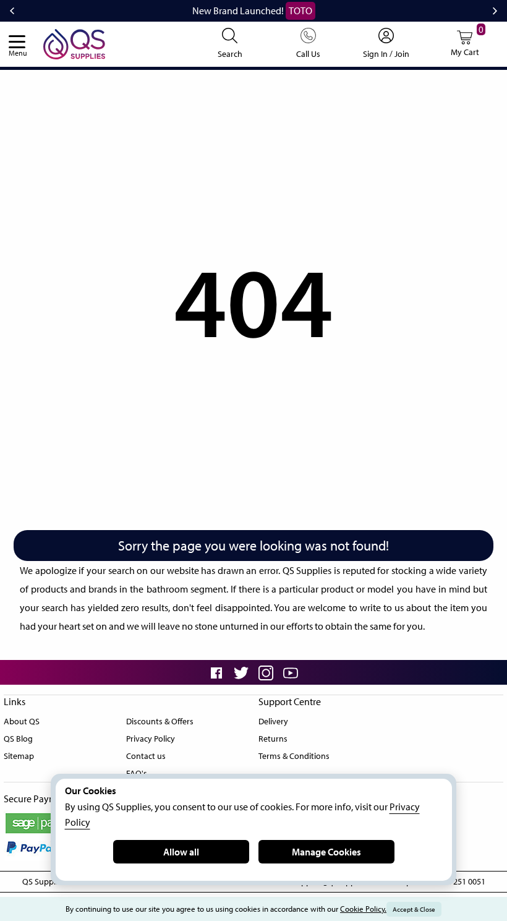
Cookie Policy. (363, 909)
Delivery (273, 721)
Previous (12, 11)
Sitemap (19, 755)
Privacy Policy (150, 738)
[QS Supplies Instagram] (266, 672)
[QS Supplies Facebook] (216, 672)
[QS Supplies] (74, 42)
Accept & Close (414, 909)
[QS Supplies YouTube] (290, 672)
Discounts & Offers (160, 721)
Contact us (146, 755)
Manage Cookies (326, 852)
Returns (273, 738)
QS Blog (18, 738)
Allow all (181, 852)
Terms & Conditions (294, 755)
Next (495, 11)
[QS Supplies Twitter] (241, 672)
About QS (22, 721)
